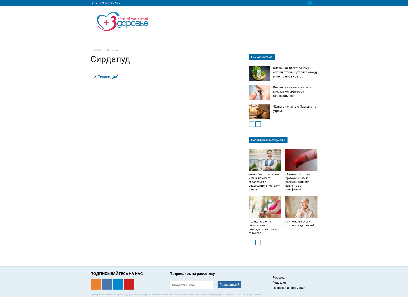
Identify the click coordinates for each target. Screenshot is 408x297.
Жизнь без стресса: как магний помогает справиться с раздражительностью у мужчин (264, 182)
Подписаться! (229, 284)
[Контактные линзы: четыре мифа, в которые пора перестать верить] (259, 92)
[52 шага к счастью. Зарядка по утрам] (259, 111)
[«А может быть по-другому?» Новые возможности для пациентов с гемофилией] (301, 160)
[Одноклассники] (299, 3)
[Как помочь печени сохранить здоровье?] (301, 207)
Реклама (279, 277)
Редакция (279, 282)
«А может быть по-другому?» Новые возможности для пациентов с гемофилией (297, 182)
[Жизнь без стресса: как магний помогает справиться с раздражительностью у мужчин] (265, 160)
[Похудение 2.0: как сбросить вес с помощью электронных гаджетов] (265, 207)
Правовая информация (289, 287)
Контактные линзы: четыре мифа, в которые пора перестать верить (292, 91)
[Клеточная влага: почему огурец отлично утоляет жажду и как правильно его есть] (259, 73)
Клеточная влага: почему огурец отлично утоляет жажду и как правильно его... (295, 72)
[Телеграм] (309, 3)
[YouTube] (315, 3)
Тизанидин (107, 77)
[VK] (304, 3)
